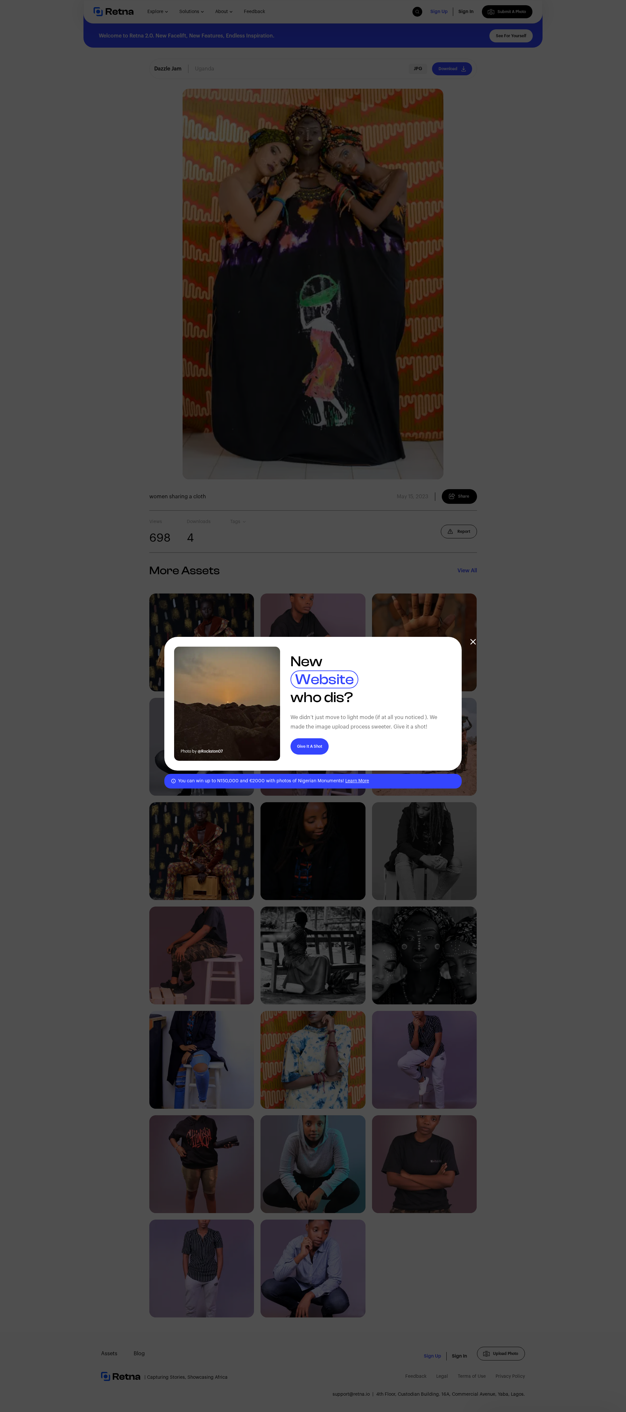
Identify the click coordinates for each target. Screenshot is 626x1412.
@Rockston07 (210, 751)
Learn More (357, 781)
